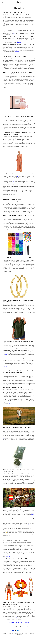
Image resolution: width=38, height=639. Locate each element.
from (14, 33)
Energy (15, 626)
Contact (28, 626)
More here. (19, 42)
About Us (24, 626)
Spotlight (19, 626)
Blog (12, 626)
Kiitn (6, 633)
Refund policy (16, 633)
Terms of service (26, 633)
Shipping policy (32, 633)
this (23, 60)
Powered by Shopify (10, 633)
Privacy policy (21, 633)
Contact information (19, 634)
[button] (2, 2)
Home (9, 626)
